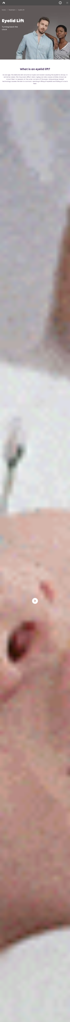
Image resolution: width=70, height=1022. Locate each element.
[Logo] (3, 3)
